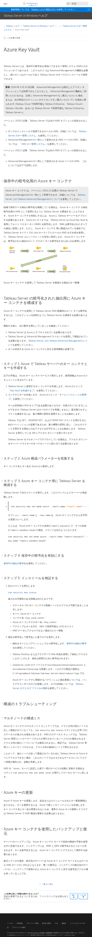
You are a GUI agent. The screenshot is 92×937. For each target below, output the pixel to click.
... (59, 26)
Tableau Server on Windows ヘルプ (39, 26)
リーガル (10, 923)
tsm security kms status (22, 593)
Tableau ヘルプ (13, 26)
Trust (56, 923)
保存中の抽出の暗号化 (15, 563)
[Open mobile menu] (5, 3)
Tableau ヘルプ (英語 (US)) (43, 9)
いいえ (83, 895)
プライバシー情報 (32, 923)
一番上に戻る (47, 884)
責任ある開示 (46, 923)
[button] (5, 38)
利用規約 (20, 923)
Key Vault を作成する (22, 390)
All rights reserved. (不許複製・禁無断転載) (40, 933)
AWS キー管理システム (33, 144)
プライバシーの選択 (18, 927)
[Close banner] (89, 9)
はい (74, 895)
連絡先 (64, 923)
